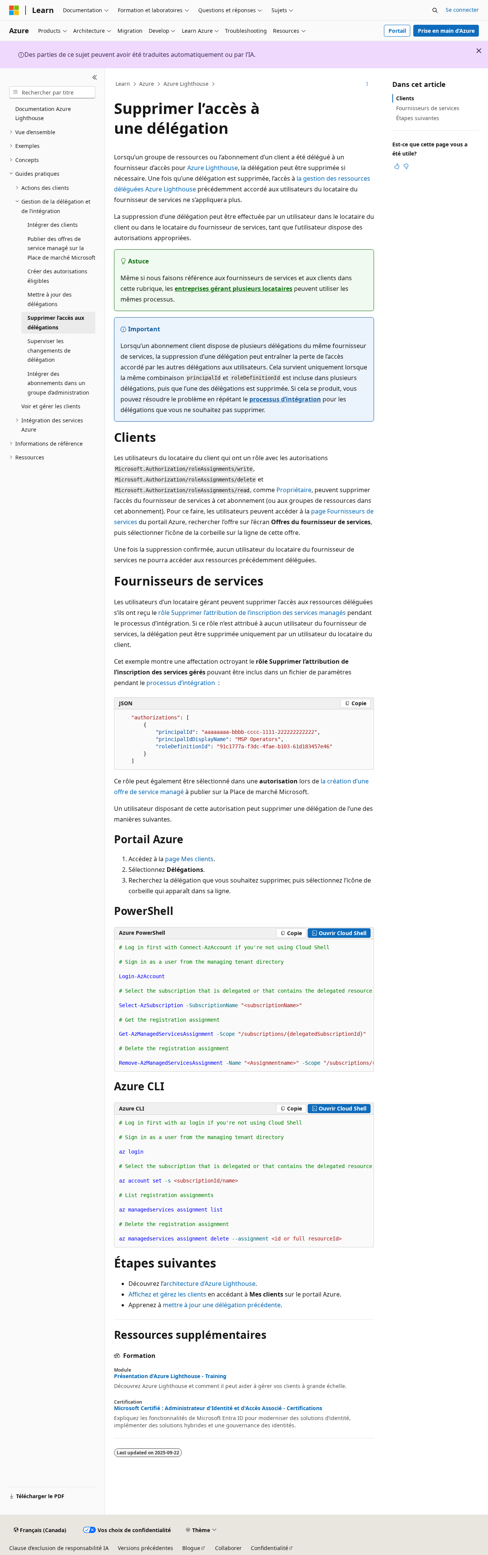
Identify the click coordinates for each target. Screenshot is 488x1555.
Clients (405, 98)
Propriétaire (293, 490)
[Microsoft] (14, 10)
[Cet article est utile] (396, 166)
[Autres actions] (367, 84)
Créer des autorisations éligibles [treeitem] (57, 276)
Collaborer (228, 1548)
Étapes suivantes (417, 118)
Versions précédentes (145, 1548)
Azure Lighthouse (186, 83)
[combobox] (52, 92)
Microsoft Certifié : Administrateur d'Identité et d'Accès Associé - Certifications (218, 1408)
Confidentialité (269, 1548)
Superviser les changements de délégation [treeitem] (49, 350)
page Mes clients (189, 859)
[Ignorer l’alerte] (479, 51)
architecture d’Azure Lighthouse (209, 1283)
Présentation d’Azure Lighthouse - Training (170, 1376)
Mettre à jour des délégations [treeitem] (49, 299)
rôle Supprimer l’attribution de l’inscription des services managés (252, 612)
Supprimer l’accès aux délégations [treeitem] (55, 322)
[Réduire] (94, 77)
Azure (146, 83)
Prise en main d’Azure (446, 30)
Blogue (191, 1548)
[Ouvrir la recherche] (435, 10)
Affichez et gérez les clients (167, 1294)
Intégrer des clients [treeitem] (52, 224)
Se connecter (462, 9)
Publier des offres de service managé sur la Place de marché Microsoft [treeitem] (61, 248)
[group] (244, 1005)
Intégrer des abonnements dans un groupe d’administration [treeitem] (58, 383)
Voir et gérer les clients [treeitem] (50, 406)
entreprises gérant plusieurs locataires (233, 288)
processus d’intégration (285, 399)
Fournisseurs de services (427, 108)
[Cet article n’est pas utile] (406, 166)
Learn (123, 83)
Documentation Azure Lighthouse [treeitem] (43, 113)
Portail (397, 30)
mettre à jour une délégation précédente (222, 1305)
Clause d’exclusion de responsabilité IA (59, 1548)
